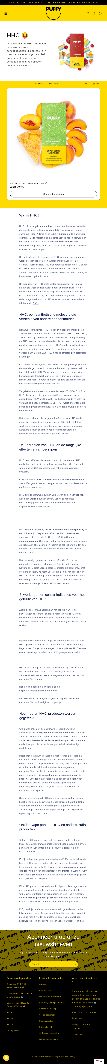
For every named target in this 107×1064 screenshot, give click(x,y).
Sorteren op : (40, 84)
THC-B (10, 1025)
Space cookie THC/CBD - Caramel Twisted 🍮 (19, 1004)
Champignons (13, 1031)
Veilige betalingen (47, 1015)
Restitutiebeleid (46, 1021)
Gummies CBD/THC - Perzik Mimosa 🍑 (17, 986)
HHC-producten (36, 43)
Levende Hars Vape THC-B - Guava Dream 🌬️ (20, 995)
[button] (6, 13)
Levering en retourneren (50, 997)
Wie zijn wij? (45, 991)
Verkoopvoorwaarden (49, 1033)
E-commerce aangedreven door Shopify (59, 1057)
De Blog (42, 984)
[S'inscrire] (75, 964)
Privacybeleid (45, 1027)
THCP (10, 1012)
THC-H (10, 1018)
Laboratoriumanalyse (49, 1039)
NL (101, 1061)
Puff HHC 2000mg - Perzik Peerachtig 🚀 (28, 183)
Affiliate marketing (47, 1009)
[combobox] (99, 1061)
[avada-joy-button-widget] (6, 1058)
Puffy (35, 303)
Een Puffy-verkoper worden (52, 1003)
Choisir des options (53, 194)
